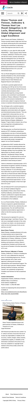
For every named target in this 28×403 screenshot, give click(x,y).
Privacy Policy (21, 400)
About (7, 394)
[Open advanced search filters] (22, 13)
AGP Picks (4, 2)
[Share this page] (26, 13)
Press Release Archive (16, 394)
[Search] (18, 13)
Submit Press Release (8, 397)
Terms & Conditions (20, 397)
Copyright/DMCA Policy (9, 400)
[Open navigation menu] (2, 13)
